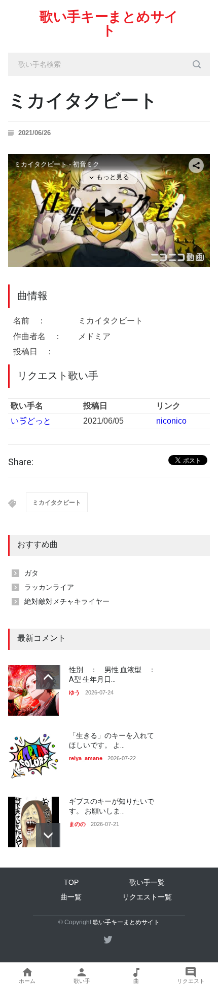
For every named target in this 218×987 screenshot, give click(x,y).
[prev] (48, 677)
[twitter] (108, 939)
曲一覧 (71, 897)
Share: (20, 462)
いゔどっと (31, 421)
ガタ (31, 573)
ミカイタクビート (56, 502)
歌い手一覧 (147, 882)
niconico (171, 421)
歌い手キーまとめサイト (109, 23)
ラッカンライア (49, 587)
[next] (48, 835)
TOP (71, 882)
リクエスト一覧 (147, 897)
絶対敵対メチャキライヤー (67, 601)
